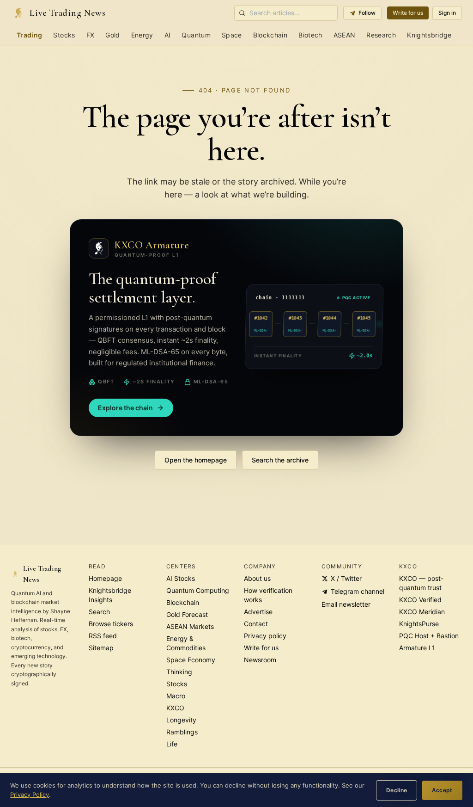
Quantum (196, 35)
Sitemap (101, 648)
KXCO (175, 708)
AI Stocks (180, 578)
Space (232, 35)
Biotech (310, 35)
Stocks (64, 35)
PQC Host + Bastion (429, 636)
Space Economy (190, 660)
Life (171, 744)
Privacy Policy (29, 794)
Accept (442, 790)
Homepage (105, 578)
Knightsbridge (429, 35)
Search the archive (280, 460)
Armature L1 (417, 648)
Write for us (408, 12)
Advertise (258, 612)
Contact (256, 624)
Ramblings (182, 732)
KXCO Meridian (422, 612)
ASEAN (345, 35)
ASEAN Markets (190, 626)
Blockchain (270, 35)
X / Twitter (346, 578)
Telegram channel (357, 591)
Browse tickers (111, 624)
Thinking (179, 672)
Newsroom (260, 660)
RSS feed (103, 636)
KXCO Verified (420, 600)
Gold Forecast (187, 614)
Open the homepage (195, 460)
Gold (112, 35)
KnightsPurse (419, 624)
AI (167, 35)
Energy (142, 35)
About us (257, 578)
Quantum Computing (197, 590)
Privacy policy (265, 636)
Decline (396, 790)
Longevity (181, 720)
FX (90, 35)
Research (381, 35)
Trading (29, 35)
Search (99, 612)
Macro (175, 696)
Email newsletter (345, 604)
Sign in (447, 12)
